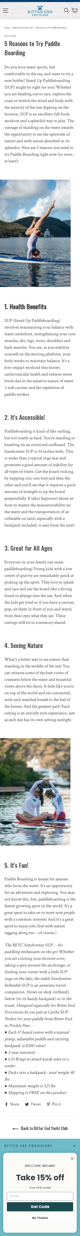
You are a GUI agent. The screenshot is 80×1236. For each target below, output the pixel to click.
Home (7, 27)
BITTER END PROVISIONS (28, 1145)
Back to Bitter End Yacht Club (44, 1128)
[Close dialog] (72, 1158)
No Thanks (40, 1218)
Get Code (40, 1206)
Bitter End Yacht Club (22, 27)
